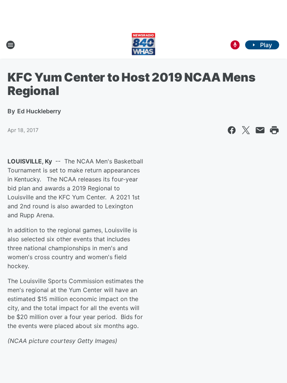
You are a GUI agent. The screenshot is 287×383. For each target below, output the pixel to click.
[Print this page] (274, 130)
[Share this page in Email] (260, 130)
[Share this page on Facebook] (231, 130)
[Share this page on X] (246, 130)
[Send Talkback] (235, 44)
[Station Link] (143, 45)
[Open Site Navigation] (10, 44)
